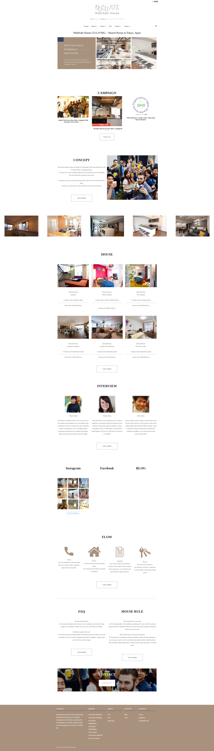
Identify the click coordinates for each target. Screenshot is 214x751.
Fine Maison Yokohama (95, 717)
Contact (126, 26)
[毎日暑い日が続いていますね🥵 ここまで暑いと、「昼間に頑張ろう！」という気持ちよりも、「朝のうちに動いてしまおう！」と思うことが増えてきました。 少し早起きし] (62, 483)
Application (142, 717)
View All (107, 137)
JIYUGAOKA (93, 732)
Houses (93, 26)
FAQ (109, 714)
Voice (126, 717)
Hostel (102, 26)
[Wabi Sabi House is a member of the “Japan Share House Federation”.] (140, 105)
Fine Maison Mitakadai (95, 714)
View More (81, 198)
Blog (126, 714)
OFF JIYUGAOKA (94, 738)
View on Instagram (73, 513)
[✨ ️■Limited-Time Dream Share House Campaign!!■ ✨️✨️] (107, 111)
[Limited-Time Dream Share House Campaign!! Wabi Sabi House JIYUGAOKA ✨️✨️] (73, 107)
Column (117, 26)
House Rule (111, 720)
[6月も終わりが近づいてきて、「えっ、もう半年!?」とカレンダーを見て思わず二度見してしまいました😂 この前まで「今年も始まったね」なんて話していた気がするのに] (84, 483)
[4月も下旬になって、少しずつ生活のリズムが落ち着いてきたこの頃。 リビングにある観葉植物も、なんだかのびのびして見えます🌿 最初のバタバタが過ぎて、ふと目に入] (84, 504)
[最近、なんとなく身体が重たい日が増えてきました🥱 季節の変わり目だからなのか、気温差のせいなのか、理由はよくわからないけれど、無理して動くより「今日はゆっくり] (62, 504)
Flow (110, 26)
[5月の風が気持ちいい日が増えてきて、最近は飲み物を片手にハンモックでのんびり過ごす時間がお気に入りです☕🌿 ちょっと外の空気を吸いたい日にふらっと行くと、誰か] (84, 494)
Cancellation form (144, 720)
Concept (86, 26)
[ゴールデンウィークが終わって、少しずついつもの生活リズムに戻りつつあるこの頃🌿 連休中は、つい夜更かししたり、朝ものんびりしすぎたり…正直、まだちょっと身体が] (73, 504)
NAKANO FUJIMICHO (96, 735)
